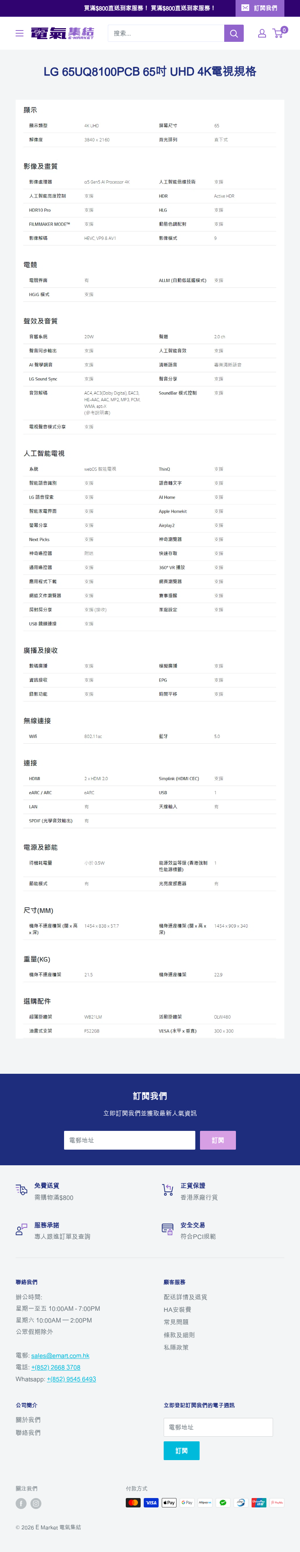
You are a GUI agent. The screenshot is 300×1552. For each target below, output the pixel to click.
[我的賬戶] (262, 33)
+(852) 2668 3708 (55, 1367)
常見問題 (176, 1322)
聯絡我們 (28, 1433)
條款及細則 (179, 1335)
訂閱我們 (265, 8)
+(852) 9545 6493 (71, 1379)
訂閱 (218, 1140)
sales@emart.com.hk (60, 1355)
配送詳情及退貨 (185, 1297)
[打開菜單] (19, 33)
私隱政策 (176, 1347)
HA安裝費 (177, 1309)
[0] (278, 33)
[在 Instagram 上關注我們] (35, 1503)
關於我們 (28, 1420)
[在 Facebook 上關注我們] (21, 1503)
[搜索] (234, 33)
